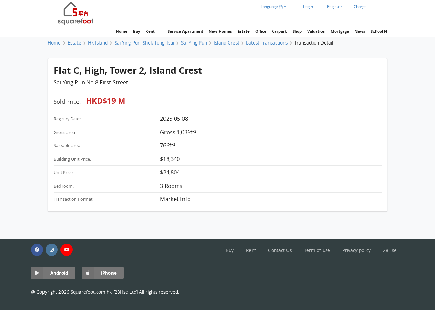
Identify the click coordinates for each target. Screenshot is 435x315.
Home (121, 31)
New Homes (220, 31)
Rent (150, 31)
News (359, 31)
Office (260, 31)
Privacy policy (356, 250)
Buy (136, 31)
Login (308, 6)
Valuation (316, 31)
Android (59, 272)
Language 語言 (274, 6)
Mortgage (340, 31)
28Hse (390, 250)
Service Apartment (185, 31)
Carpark (279, 31)
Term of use (317, 250)
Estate (244, 31)
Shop (297, 31)
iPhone (109, 272)
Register (334, 6)
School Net (381, 31)
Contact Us (280, 250)
